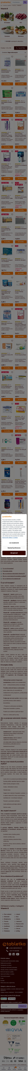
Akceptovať (13, 553)
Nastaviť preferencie (13, 548)
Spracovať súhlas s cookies (14, 537)
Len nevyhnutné (13, 543)
